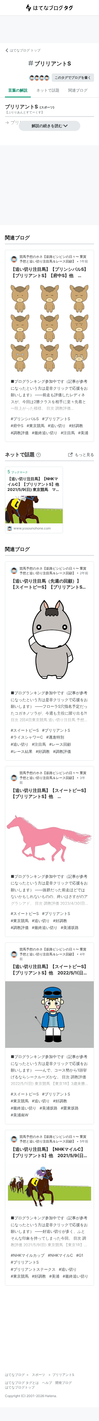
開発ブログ (63, 1383)
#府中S (17, 425)
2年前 (84, 573)
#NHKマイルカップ (28, 1255)
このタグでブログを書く (73, 77)
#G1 (79, 1255)
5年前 (84, 1141)
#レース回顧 (60, 744)
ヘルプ (47, 1383)
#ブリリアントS (56, 418)
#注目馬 (68, 432)
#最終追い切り (44, 432)
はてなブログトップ (20, 1387)
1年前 (84, 261)
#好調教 (76, 425)
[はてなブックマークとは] (38, 454)
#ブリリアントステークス (33, 1269)
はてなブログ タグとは (22, 1383)
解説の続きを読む (47, 125)
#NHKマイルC (60, 1255)
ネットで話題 (47, 90)
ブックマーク (17, 471)
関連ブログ (77, 90)
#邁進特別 (55, 737)
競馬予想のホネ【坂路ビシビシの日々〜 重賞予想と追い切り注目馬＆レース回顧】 (53, 259)
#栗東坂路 (70, 1108)
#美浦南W (19, 1115)
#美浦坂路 (70, 927)
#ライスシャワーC (27, 737)
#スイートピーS (25, 730)
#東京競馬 (36, 425)
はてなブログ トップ (25, 50)
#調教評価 (20, 432)
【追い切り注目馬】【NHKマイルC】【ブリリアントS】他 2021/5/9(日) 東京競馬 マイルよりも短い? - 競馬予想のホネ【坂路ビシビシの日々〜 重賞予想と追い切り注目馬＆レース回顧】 (34, 484)
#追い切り (57, 425)
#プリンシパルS (25, 418)
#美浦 (83, 432)
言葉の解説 (18, 90)
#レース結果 (21, 751)
